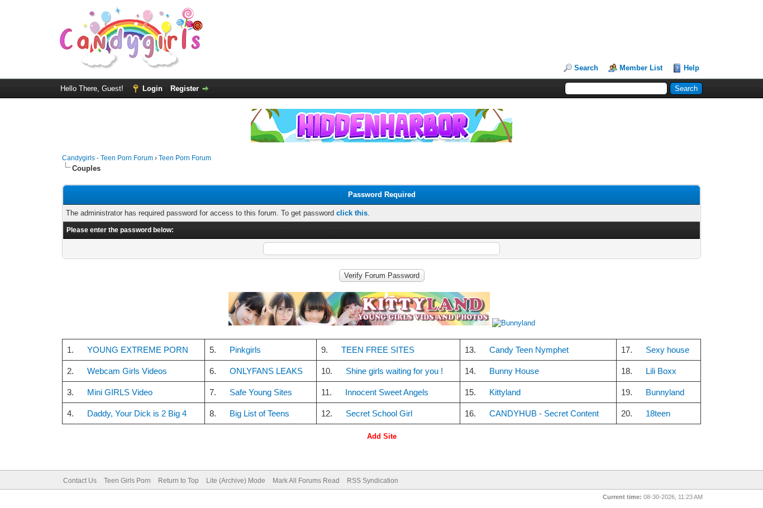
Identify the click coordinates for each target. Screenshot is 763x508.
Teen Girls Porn (127, 481)
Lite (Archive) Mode (235, 481)
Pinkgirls (245, 349)
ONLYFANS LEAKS (266, 371)
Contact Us (80, 481)
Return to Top (178, 481)
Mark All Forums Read (306, 481)
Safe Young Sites (261, 392)
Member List (640, 68)
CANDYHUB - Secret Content (544, 413)
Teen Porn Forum (185, 158)
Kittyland (505, 392)
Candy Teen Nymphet (529, 349)
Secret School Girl (379, 413)
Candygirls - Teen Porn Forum (107, 158)
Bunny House (514, 371)
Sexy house (667, 349)
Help (691, 68)
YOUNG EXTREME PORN (137, 349)
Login (152, 88)
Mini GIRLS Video (119, 392)
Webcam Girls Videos (127, 371)
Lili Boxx (661, 371)
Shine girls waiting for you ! (394, 371)
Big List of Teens (259, 413)
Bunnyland (665, 392)
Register (184, 88)
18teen (658, 413)
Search (586, 68)
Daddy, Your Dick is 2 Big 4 (137, 413)
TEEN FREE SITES (377, 349)
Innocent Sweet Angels (386, 392)
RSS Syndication (372, 481)
